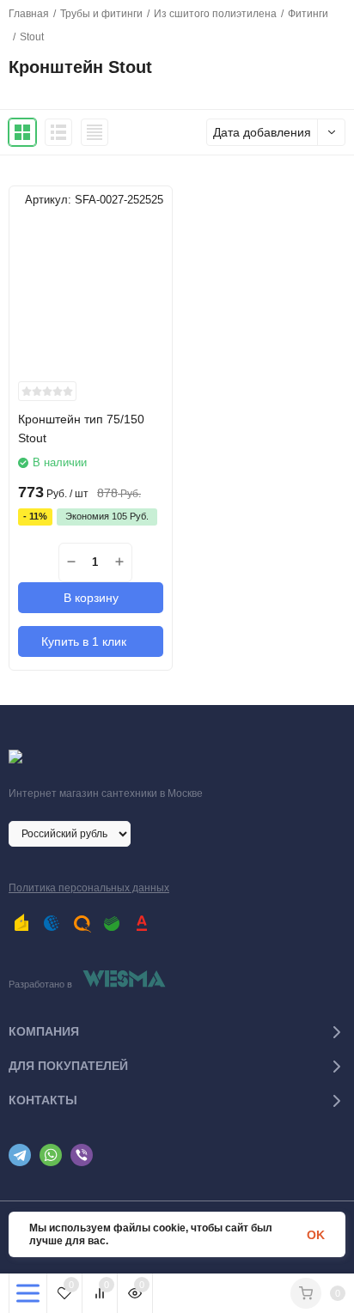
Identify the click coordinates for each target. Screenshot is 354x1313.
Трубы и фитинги (101, 14)
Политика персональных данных (89, 888)
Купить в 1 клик (83, 641)
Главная (29, 14)
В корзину (91, 598)
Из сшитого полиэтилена (215, 14)
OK (316, 1235)
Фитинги (308, 14)
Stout (32, 37)
